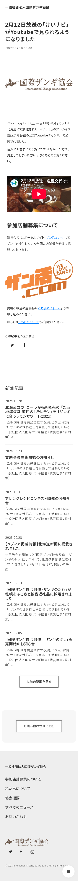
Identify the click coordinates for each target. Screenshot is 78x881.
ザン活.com (54, 237)
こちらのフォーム (49, 308)
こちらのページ (28, 322)
